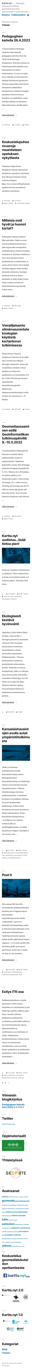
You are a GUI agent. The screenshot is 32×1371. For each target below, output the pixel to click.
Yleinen (26, 125)
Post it (7, 875)
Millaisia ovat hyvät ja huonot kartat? (14, 224)
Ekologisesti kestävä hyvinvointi (11, 620)
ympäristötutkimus (14, 858)
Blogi (5, 203)
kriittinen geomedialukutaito (17, 1212)
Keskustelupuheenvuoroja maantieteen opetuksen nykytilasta (15, 150)
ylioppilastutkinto (17, 1242)
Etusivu (6, 15)
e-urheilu (21, 1196)
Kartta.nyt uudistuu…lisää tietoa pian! (14, 540)
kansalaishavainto (21, 853)
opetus (27, 203)
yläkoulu (14, 599)
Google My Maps (12, 1205)
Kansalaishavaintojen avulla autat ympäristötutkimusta (16, 735)
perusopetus (6, 599)
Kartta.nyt (7, 3)
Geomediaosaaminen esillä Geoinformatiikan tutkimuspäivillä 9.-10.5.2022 (15, 434)
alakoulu (7, 596)
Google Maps (5, 1205)
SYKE (25, 855)
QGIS (3, 1235)
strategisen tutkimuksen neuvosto (20, 1238)
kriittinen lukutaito (18, 1215)
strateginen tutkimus (13, 1235)
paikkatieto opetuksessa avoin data (10, 1231)
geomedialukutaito (22, 1201)
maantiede (20, 203)
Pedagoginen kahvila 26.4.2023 (16, 38)
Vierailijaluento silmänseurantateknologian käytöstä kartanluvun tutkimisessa (15, 335)
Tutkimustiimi (18, 15)
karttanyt (7, 125)
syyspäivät (7, 1242)
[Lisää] (28, 15)
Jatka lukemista (9, 115)
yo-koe (22, 1246)
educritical (25, 1196)
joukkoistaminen (9, 853)
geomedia (7, 972)
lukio (12, 596)
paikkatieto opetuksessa (10, 974)
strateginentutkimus (6, 1238)
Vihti (20, 974)
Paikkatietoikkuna (19, 1224)
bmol (17, 1196)
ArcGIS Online (12, 1196)
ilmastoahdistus (16, 972)
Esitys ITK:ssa (13, 992)
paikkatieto (18, 596)
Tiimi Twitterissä (8, 1124)
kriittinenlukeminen (6, 1215)
